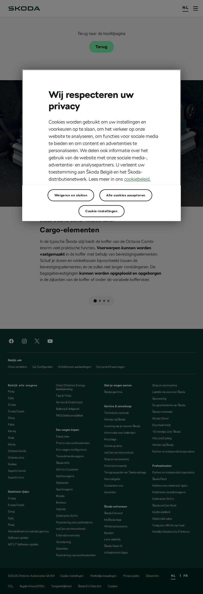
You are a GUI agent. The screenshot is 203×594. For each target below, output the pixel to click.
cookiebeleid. (137, 179)
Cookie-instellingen (101, 211)
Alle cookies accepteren (125, 195)
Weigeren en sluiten (70, 195)
